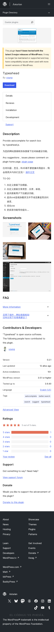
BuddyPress (10, 581)
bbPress (8, 576)
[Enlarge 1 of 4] (22, 226)
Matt (7, 571)
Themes (32, 524)
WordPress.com (12, 567)
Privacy (6, 534)
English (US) (45, 390)
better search (44, 396)
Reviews (10, 103)
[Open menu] (49, 4)
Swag (32, 557)
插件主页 (30, 172)
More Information (12, 307)
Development (12, 117)
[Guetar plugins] (32, 22)
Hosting (7, 529)
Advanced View (11, 409)
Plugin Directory (10, 12)
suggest (35, 402)
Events (31, 548)
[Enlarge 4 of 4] (47, 265)
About (6, 519)
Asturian (13, 594)
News (6, 524)
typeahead (45, 402)
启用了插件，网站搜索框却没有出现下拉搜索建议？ (16, 316)
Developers (8, 553)
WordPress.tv (11, 557)
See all (48, 456)
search (27, 402)
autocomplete (31, 396)
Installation (11, 110)
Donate (33, 553)
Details (9, 95)
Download (9, 85)
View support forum (13, 477)
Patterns (32, 534)
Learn (5, 543)
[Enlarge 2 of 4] (47, 226)
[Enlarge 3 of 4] (22, 245)
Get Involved (35, 543)
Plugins (31, 529)
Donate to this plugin (13, 502)
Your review (9, 456)
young (9, 77)
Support (10, 124)
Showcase (33, 519)
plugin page (27, 161)
